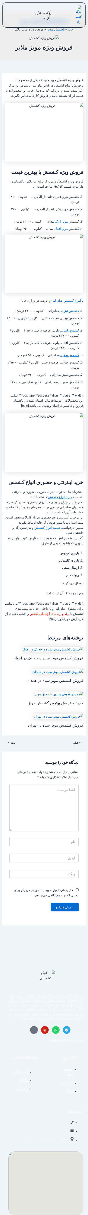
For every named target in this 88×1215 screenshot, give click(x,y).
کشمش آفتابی (69, 330)
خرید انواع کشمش (60, 497)
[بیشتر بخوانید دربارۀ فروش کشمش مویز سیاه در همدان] (58, 671)
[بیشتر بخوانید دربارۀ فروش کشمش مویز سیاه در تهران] (58, 716)
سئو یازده (57, 1040)
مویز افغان (61, 228)
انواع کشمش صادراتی (66, 300)
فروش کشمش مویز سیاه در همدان (55, 680)
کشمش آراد (42, 15)
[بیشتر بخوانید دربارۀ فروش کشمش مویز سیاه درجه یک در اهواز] (53, 649)
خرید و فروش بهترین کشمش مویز (55, 703)
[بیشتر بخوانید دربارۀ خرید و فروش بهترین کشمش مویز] (59, 694)
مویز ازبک (61, 221)
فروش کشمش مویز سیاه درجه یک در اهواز (48, 658)
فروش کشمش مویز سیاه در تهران (55, 725)
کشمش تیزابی (69, 311)
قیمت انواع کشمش (47, 527)
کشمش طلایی (69, 355)
